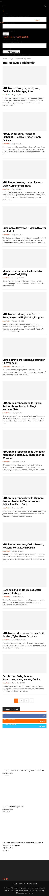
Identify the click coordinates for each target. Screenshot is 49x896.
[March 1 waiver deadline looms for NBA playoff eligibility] (24, 258)
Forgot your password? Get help (16, 37)
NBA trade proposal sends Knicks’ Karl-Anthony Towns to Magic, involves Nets (22, 406)
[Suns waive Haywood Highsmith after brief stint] (24, 215)
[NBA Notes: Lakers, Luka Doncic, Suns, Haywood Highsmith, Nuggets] (24, 301)
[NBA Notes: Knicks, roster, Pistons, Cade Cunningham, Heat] (24, 169)
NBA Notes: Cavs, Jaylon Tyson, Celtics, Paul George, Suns (21, 90)
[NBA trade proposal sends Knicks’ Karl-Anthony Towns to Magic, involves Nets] (24, 390)
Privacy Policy (32, 883)
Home (5, 58)
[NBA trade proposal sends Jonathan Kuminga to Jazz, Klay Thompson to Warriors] (24, 439)
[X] (7, 879)
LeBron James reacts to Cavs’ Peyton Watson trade (23, 770)
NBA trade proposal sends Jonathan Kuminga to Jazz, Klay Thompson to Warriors (24, 455)
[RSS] (5, 879)
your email (7, 49)
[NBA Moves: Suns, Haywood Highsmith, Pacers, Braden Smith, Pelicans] (24, 121)
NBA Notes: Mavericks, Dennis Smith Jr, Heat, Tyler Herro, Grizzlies (24, 635)
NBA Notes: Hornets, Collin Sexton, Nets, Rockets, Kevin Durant (23, 546)
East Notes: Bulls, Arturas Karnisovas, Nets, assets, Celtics (22, 678)
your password (9, 31)
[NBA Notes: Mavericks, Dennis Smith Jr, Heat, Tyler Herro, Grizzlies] (24, 620)
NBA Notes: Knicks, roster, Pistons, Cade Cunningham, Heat (23, 184)
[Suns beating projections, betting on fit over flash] (24, 347)
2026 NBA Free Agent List (13, 806)
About (14, 883)
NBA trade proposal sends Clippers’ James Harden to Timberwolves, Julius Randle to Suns (23, 501)
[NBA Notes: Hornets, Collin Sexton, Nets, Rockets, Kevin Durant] (24, 532)
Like (43, 716)
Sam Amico (6, 95)
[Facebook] (3, 879)
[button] (4, 6)
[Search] (45, 6)
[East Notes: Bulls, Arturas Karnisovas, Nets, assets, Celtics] (24, 663)
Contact (22, 883)
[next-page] (32, 701)
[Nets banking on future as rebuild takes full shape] (24, 577)
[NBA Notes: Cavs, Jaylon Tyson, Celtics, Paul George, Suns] (24, 75)
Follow (42, 721)
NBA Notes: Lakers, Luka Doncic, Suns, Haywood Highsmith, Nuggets (23, 316)
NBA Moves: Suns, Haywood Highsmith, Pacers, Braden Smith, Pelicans (22, 137)
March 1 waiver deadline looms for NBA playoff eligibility (23, 273)
